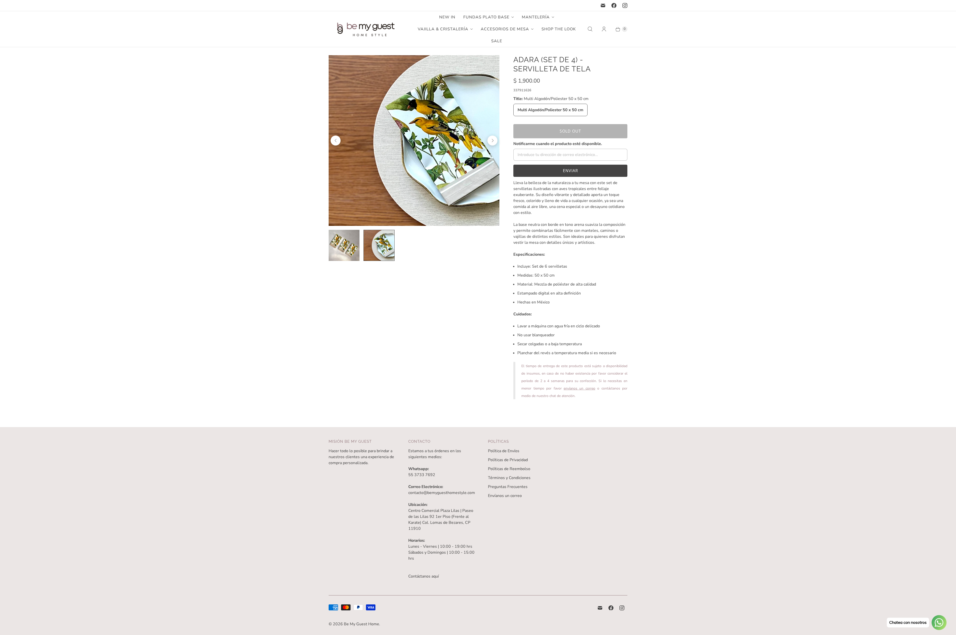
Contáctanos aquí (423, 576)
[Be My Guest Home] (366, 29)
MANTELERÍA (536, 17)
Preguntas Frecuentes (508, 486)
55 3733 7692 (421, 475)
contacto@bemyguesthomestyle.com (441, 492)
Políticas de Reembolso (509, 469)
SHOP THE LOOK (558, 29)
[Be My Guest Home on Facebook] (613, 5)
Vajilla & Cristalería (443, 29)
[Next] (492, 141)
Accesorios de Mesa (505, 29)
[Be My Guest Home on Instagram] (624, 5)
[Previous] (336, 141)
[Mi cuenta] (604, 29)
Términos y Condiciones (509, 478)
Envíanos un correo (505, 495)
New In (447, 17)
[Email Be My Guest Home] (603, 5)
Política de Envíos (503, 451)
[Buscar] (590, 29)
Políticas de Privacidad (508, 460)
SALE (496, 41)
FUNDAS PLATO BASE (486, 17)
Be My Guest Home (361, 624)
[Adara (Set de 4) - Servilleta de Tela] (482, 140)
